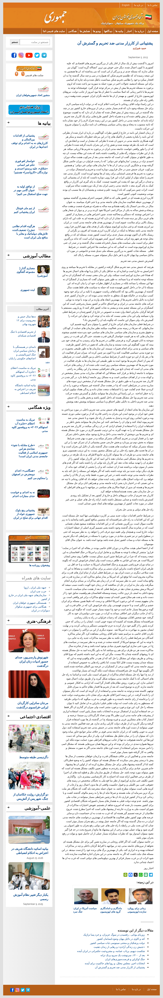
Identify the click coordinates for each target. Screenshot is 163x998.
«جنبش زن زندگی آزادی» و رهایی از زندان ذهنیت (119, 946)
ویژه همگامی (39, 407)
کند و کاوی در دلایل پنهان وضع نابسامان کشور (121, 938)
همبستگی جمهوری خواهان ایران (29, 602)
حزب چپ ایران (38, 591)
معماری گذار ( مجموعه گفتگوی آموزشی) (32, 271)
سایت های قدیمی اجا (54, 31)
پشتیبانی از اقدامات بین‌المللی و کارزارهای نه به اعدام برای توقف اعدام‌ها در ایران (29, 141)
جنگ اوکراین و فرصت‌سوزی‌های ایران (125, 959)
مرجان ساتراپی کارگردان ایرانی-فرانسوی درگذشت (32, 705)
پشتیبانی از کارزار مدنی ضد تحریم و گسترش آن (120, 967)
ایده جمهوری (27, 290)
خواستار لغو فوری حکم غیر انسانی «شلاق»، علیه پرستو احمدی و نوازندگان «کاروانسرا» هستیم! (31, 166)
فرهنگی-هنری (39, 621)
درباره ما (139, 31)
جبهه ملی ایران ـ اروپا (35, 587)
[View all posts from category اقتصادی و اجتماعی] (8, 717)
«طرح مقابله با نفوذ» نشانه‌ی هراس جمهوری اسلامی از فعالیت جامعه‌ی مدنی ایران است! (29, 450)
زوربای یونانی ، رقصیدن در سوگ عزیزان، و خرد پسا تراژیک (114, 934)
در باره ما (138, 5)
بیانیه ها (119, 31)
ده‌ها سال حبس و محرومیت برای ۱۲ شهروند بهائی (26, 320)
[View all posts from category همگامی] (8, 407)
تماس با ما (152, 5)
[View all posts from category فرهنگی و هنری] (8, 621)
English (126, 5)
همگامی (72, 31)
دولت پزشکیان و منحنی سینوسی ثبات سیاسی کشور (117, 942)
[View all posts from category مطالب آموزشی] (8, 256)
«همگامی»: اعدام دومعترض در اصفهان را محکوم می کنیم (30, 474)
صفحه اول (152, 31)
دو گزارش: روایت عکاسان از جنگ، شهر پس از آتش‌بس (30, 796)
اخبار (129, 31)
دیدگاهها (108, 31)
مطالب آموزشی (37, 256)
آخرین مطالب (42, 309)
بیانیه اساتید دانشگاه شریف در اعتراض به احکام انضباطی (25, 389)
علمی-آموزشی (38, 808)
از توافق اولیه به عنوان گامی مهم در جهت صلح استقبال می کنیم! (31, 190)
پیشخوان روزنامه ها (39, 565)
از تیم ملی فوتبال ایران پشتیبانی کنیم (24, 210)
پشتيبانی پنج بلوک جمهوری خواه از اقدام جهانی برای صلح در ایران (30, 513)
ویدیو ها (97, 31)
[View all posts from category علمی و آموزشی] (8, 808)
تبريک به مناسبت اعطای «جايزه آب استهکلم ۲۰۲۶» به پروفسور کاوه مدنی (30, 425)
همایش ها (85, 31)
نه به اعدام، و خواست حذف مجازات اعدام (23, 494)
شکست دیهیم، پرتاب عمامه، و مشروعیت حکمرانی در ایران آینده (111, 951)
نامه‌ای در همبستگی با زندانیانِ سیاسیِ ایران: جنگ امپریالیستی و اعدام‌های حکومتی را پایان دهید (29, 354)
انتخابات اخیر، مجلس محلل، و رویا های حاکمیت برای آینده (115, 963)
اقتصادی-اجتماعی (35, 716)
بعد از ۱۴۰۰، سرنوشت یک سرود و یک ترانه (122, 955)
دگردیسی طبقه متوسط (33, 757)
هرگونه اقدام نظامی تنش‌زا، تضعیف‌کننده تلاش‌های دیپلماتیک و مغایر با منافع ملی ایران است (30, 231)
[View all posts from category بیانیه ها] (8, 123)
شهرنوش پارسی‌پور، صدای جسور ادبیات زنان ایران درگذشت (31, 661)
